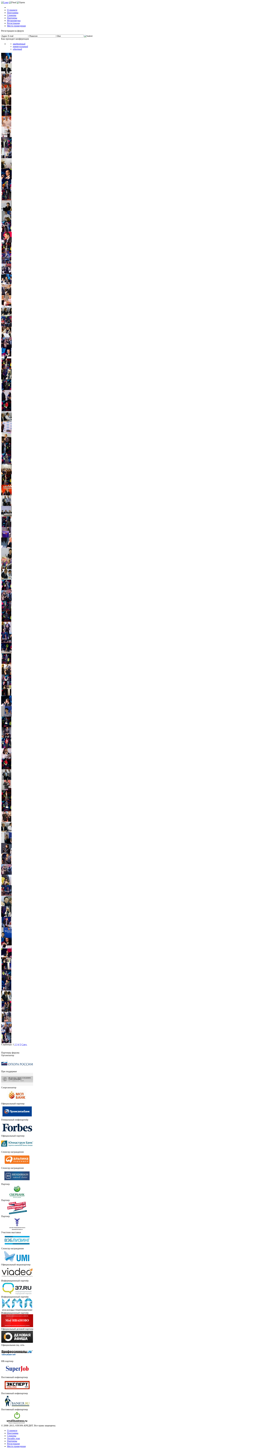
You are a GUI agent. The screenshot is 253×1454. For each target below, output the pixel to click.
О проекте (12, 10)
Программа (12, 12)
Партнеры (12, 18)
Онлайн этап (13, 1438)
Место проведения (16, 26)
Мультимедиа (13, 20)
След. (24, 1044)
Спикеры (11, 15)
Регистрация (13, 23)
